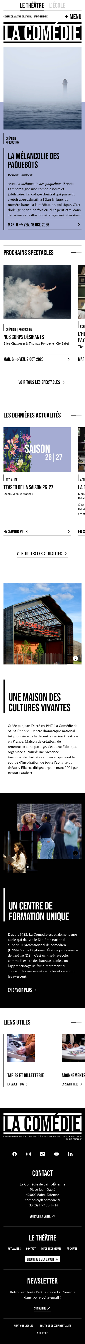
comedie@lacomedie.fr (42, 1200)
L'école (57, 5)
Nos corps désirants (23, 337)
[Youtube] (56, 1154)
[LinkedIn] (70, 1154)
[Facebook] (14, 1154)
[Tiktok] (42, 1154)
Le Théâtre (32, 5)
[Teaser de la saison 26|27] (37, 449)
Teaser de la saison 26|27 (28, 487)
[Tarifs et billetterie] (21, 1048)
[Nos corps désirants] (37, 293)
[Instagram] (28, 1154)
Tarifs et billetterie (25, 1075)
